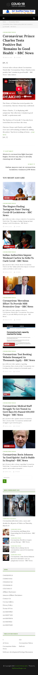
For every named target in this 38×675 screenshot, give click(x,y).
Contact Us (7, 598)
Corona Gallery (8, 602)
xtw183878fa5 (7, 622)
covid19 (18, 57)
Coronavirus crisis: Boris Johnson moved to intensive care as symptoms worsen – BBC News (22, 559)
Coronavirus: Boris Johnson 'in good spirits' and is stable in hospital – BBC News (19, 457)
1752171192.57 (7, 588)
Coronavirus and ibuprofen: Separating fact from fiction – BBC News (23, 533)
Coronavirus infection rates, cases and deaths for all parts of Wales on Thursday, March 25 (17, 523)
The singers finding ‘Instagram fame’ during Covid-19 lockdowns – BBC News (17, 211)
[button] (3, 18)
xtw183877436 (8, 615)
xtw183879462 (8, 625)
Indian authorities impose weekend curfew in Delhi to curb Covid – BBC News (18, 258)
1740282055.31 (8, 575)
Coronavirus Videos (9, 32)
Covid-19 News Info (21, 666)
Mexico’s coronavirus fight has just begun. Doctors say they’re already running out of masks (18, 156)
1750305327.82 (8, 582)
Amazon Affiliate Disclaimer (12, 595)
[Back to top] (32, 669)
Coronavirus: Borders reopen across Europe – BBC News (21, 541)
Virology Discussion (26, 652)
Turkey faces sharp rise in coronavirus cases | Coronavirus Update (22, 550)
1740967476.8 (7, 579)
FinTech (22, 646)
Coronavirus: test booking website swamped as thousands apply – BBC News (19, 357)
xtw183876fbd (7, 612)
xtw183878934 (8, 618)
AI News (6, 643)
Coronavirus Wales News (9, 518)
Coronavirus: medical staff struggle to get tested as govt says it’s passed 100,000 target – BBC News (18, 410)
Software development (11, 652)
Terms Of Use (8, 608)
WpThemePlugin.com (19, 668)
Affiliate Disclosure (9, 592)
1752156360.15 (7, 585)
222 (20, 640)
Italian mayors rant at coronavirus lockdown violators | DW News (20, 168)
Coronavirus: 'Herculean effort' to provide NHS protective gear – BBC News (18, 303)
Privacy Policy (7, 605)
